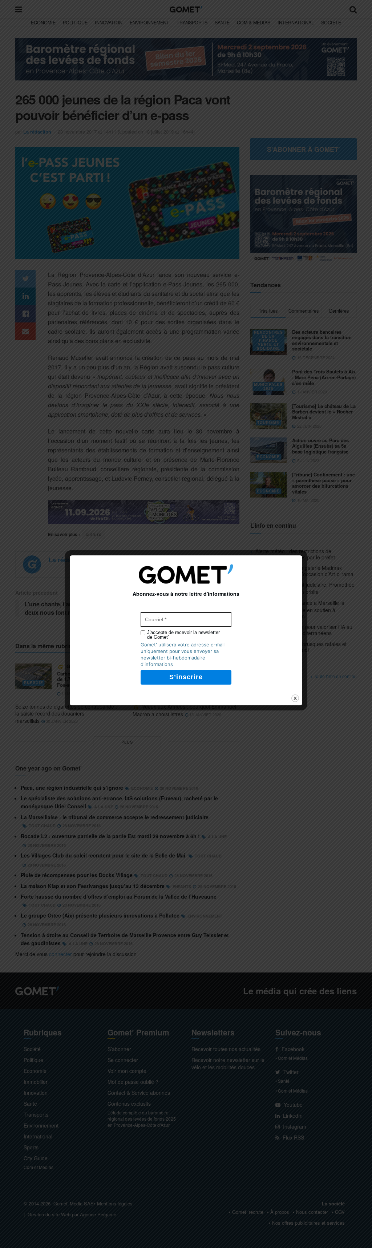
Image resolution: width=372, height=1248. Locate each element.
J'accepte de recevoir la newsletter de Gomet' (183, 634)
